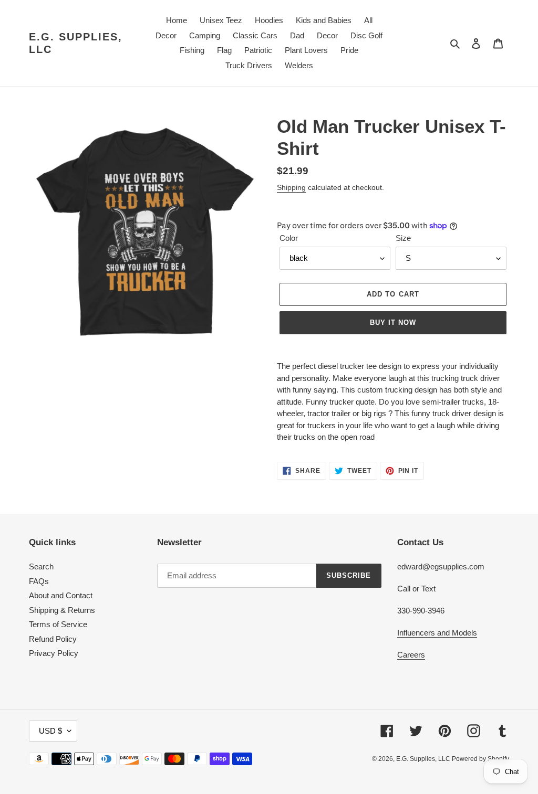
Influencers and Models (437, 632)
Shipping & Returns (62, 610)
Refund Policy (53, 638)
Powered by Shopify (480, 759)
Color (289, 238)
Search (41, 566)
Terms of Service (58, 624)
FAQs (39, 581)
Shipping (291, 187)
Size (403, 238)
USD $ (50, 730)
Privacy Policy (53, 653)
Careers (411, 654)
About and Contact (60, 595)
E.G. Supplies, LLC (75, 43)
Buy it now (393, 322)
